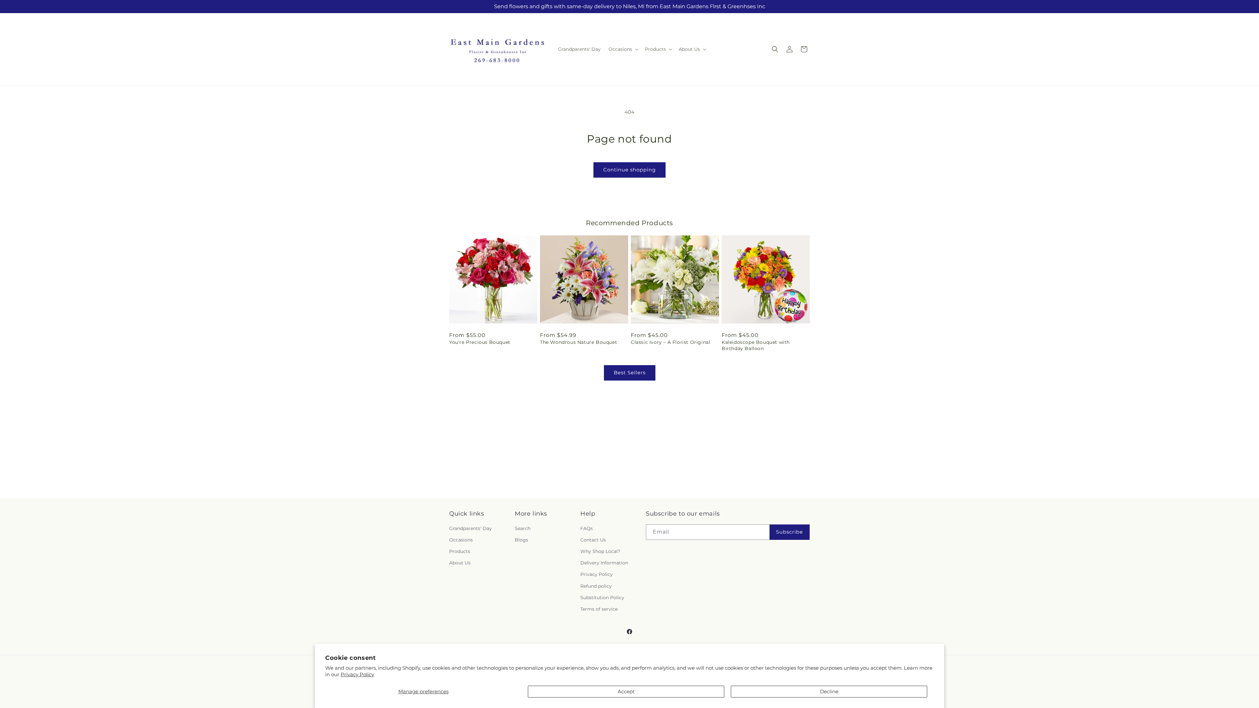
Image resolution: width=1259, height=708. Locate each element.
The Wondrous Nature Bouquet (578, 342)
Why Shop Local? (600, 551)
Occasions (461, 540)
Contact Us (593, 540)
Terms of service (599, 609)
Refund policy (596, 586)
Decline (829, 691)
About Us (459, 563)
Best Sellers (630, 372)
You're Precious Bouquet (479, 342)
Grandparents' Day (470, 528)
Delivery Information (604, 563)
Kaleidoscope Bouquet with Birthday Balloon (756, 345)
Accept (626, 691)
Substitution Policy (602, 597)
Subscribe (789, 532)
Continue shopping (629, 170)
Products (459, 551)
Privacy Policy (357, 674)
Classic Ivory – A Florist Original (670, 342)
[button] (623, 49)
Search (522, 528)
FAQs (586, 528)
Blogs (521, 540)
